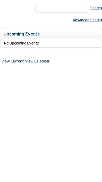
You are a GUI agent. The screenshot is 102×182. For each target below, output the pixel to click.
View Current (12, 61)
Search (96, 8)
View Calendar (37, 61)
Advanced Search (87, 20)
